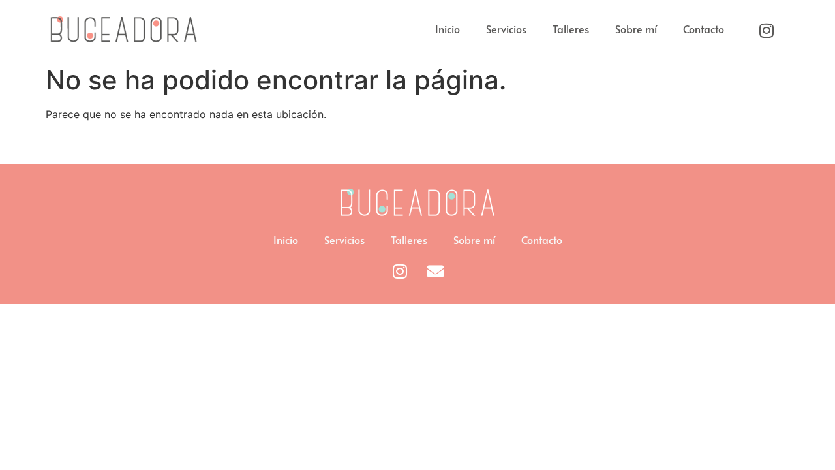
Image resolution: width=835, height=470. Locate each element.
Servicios (506, 29)
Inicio (447, 29)
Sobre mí (636, 29)
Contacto (703, 29)
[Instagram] (766, 30)
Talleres (571, 29)
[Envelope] (435, 271)
